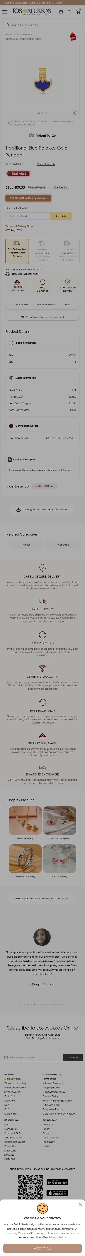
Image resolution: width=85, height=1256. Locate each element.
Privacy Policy (57, 1237)
